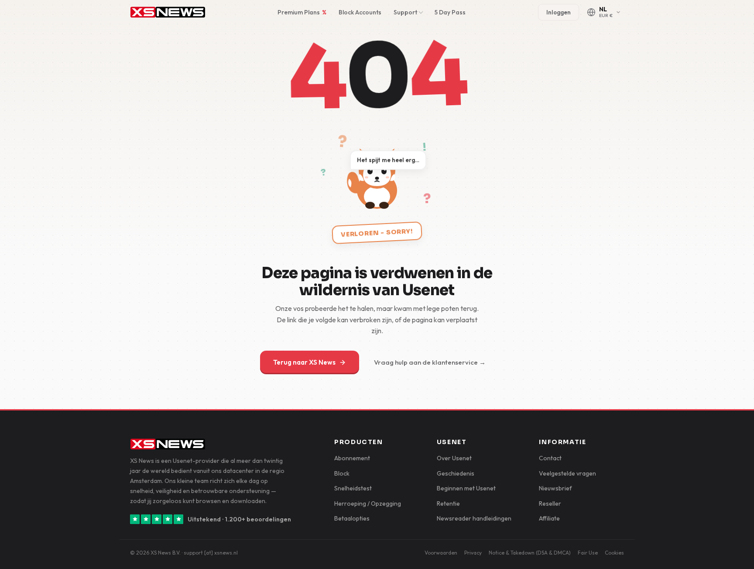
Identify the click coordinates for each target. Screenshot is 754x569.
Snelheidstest (353, 488)
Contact (550, 458)
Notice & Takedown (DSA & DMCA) (530, 552)
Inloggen (558, 12)
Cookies (614, 552)
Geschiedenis (455, 473)
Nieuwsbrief (555, 488)
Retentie (448, 503)
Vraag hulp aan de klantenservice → (430, 362)
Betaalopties (352, 518)
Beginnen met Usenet (466, 488)
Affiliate (549, 518)
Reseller (550, 503)
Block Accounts (360, 12)
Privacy (473, 552)
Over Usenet (454, 458)
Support (405, 12)
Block (342, 473)
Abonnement (352, 458)
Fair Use (588, 552)
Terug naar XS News (304, 362)
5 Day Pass (450, 12)
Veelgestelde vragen (567, 473)
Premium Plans (302, 12)
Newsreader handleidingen (474, 518)
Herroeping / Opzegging (367, 503)
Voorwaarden (441, 552)
